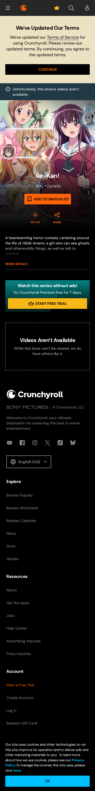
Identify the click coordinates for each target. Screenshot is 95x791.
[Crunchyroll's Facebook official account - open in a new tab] (22, 442)
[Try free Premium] (56, 8)
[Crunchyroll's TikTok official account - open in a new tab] (60, 442)
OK (47, 781)
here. (17, 770)
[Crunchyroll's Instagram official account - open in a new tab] (34, 442)
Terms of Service (63, 37)
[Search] (71, 8)
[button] (8, 8)
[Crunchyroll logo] (24, 8)
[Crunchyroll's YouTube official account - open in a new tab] (9, 442)
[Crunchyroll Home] (34, 394)
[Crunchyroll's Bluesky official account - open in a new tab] (72, 442)
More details (16, 264)
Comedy (54, 185)
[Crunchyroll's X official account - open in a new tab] (47, 442)
